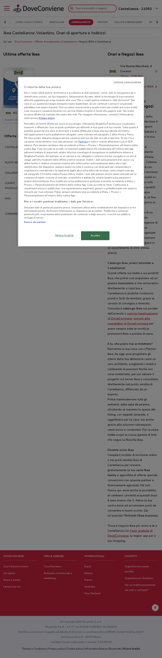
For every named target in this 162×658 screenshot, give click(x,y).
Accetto (95, 235)
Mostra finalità (64, 235)
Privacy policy (47, 118)
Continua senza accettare (127, 82)
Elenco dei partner (35, 222)
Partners (83, 141)
